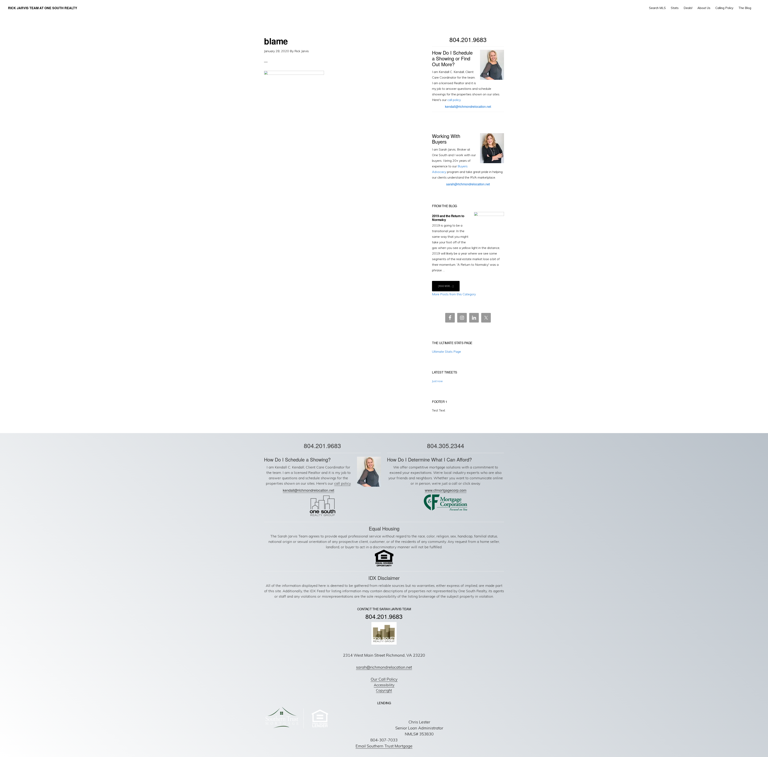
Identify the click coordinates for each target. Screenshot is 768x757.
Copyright (384, 690)
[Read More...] (449, 287)
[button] (757, 7)
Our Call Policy (384, 679)
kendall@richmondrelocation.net (468, 106)
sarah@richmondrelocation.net (468, 184)
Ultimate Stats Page (446, 352)
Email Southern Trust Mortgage (384, 745)
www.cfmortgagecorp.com (445, 490)
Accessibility (384, 685)
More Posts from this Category (454, 294)
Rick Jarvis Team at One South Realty (42, 8)
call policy (454, 100)
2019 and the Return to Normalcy (448, 218)
